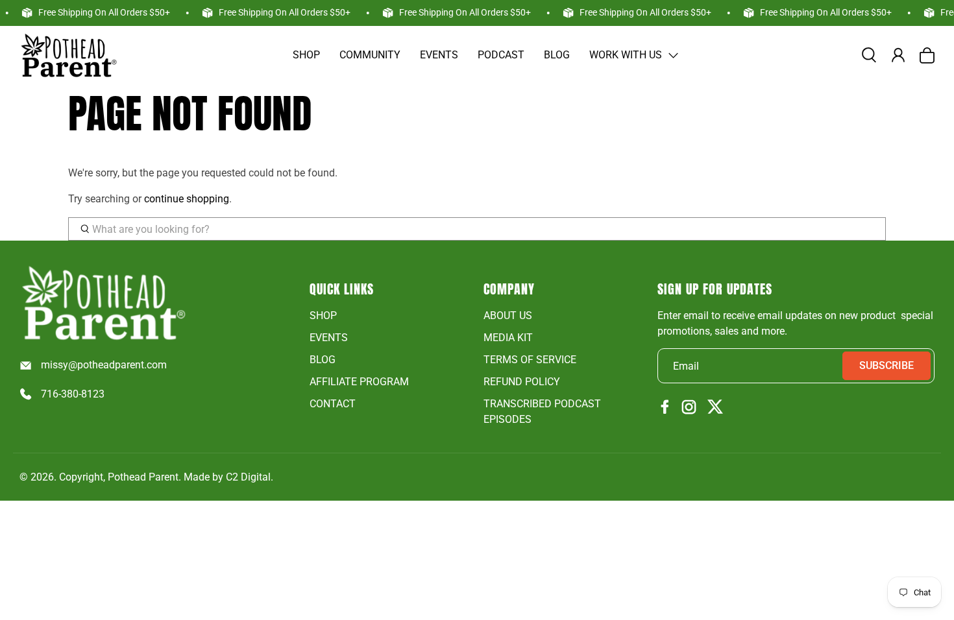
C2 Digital (248, 477)
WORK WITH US (625, 55)
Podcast (501, 55)
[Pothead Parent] (68, 55)
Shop (306, 55)
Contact (333, 404)
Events (439, 55)
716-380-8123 (72, 394)
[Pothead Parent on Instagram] (688, 408)
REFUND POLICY (521, 382)
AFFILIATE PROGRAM (359, 382)
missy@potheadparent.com (104, 365)
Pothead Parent (143, 477)
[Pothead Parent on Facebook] (665, 407)
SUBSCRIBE (886, 365)
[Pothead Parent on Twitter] (715, 407)
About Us (507, 315)
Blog (557, 55)
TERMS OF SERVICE (529, 359)
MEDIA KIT (508, 337)
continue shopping (186, 199)
